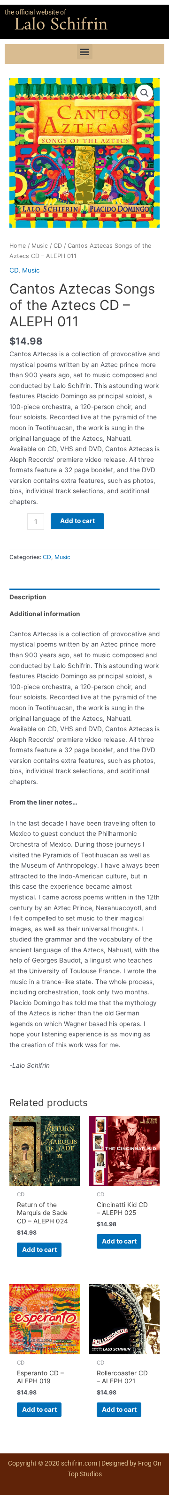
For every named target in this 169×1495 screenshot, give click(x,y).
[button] (84, 51)
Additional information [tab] (44, 614)
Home (17, 245)
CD (58, 245)
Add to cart (77, 521)
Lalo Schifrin (61, 25)
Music (39, 245)
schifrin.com (79, 1463)
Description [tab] (27, 597)
